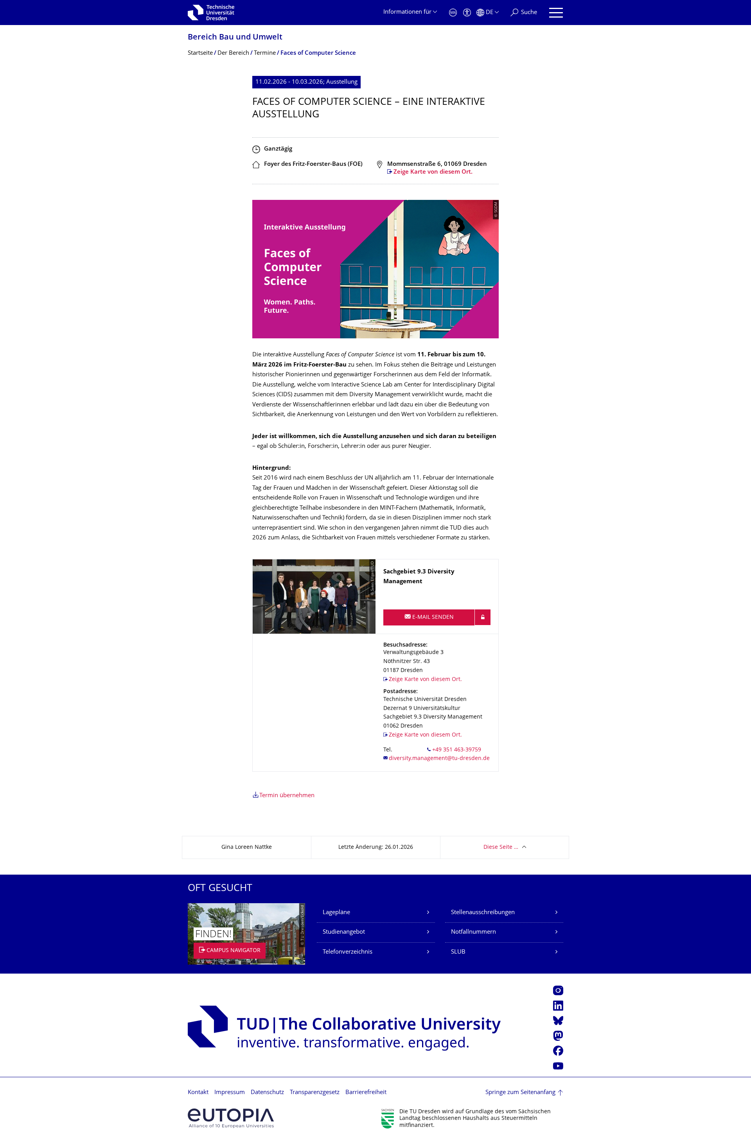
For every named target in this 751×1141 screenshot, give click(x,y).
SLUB (458, 952)
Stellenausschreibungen (483, 913)
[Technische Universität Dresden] (211, 12)
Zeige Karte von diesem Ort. (433, 172)
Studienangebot (344, 932)
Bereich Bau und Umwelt (235, 37)
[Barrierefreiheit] (467, 12)
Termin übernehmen (286, 796)
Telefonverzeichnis (347, 952)
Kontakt (198, 1093)
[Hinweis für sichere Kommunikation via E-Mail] (482, 617)
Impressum (229, 1093)
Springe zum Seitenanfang (520, 1093)
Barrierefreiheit (365, 1093)
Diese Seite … (500, 847)
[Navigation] (556, 13)
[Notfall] (453, 12)
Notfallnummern (473, 932)
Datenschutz (267, 1093)
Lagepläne (336, 913)
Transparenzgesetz (315, 1093)
